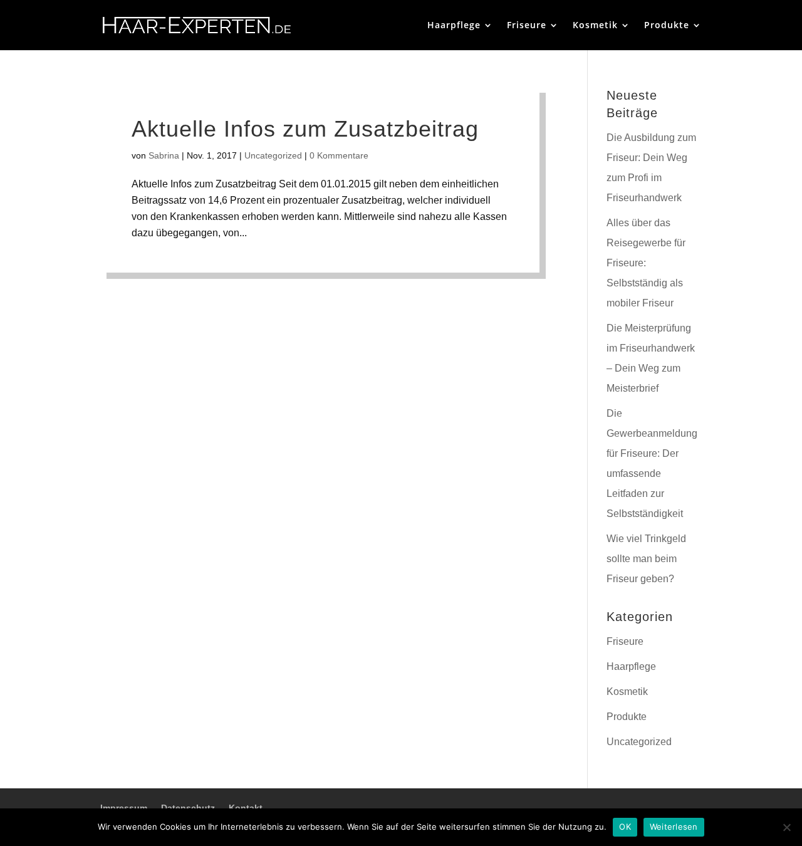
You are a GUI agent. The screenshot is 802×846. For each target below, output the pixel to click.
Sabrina (163, 155)
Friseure (526, 26)
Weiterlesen (674, 827)
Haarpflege (454, 26)
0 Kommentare (339, 155)
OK (625, 827)
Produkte (666, 26)
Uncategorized (273, 155)
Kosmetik (595, 26)
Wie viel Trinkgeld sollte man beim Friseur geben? (646, 558)
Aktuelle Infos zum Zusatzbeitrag (305, 129)
